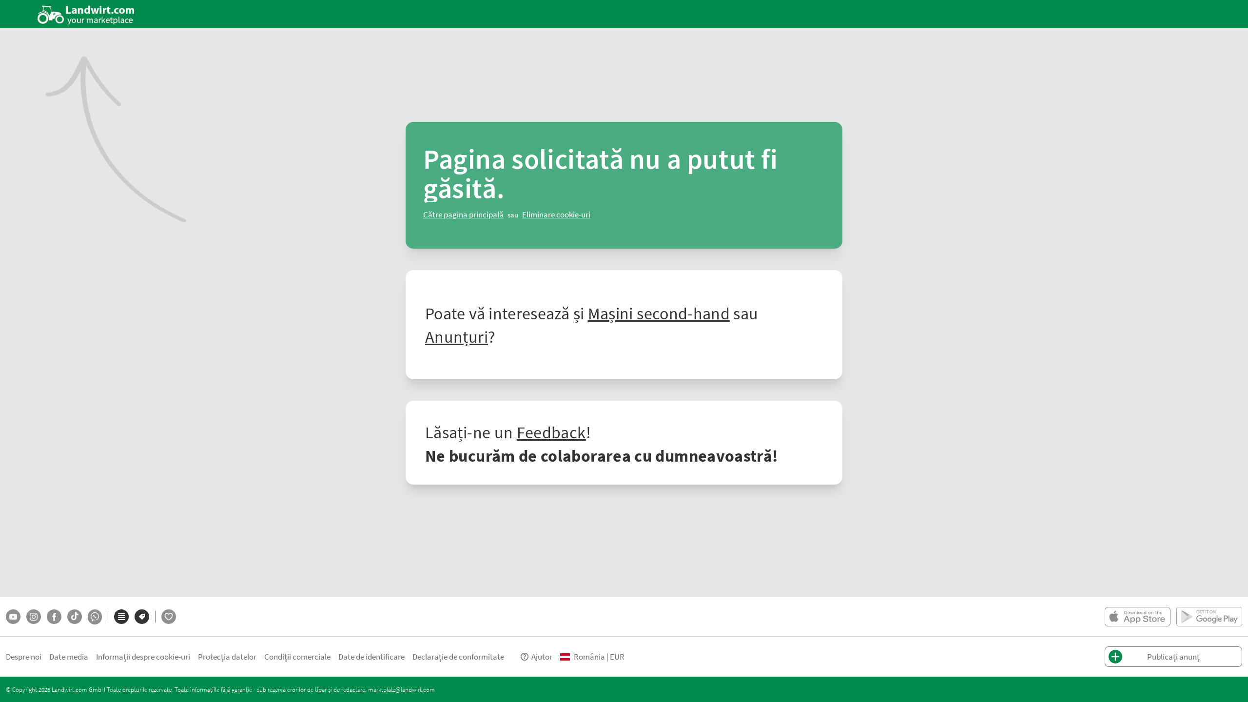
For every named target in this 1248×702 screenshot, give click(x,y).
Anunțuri (456, 336)
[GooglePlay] (1209, 616)
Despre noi (23, 656)
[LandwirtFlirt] (168, 616)
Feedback (551, 432)
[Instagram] (33, 616)
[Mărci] (142, 616)
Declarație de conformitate (458, 656)
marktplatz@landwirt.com (401, 689)
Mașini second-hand (659, 313)
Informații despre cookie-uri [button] (143, 656)
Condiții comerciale (297, 656)
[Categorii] (121, 616)
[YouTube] (13, 616)
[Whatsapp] (95, 617)
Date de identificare (371, 656)
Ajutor (541, 656)
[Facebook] (54, 616)
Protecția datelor (227, 656)
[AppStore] (1137, 616)
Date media (68, 656)
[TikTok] (74, 616)
